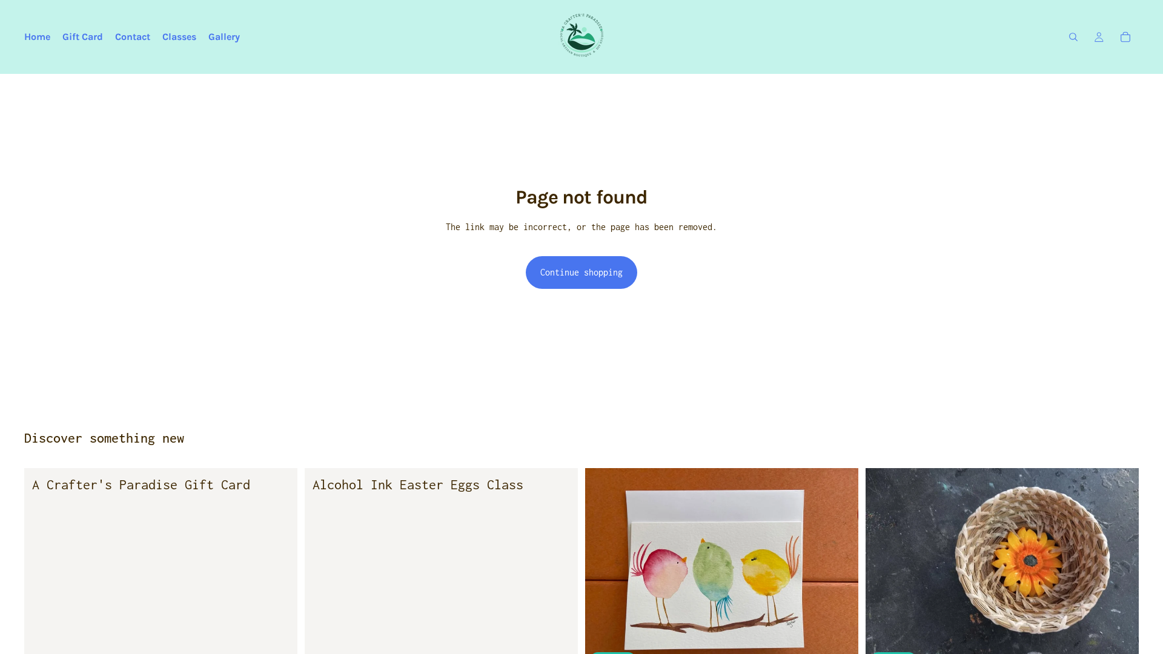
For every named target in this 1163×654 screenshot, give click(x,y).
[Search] (1073, 37)
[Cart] (1125, 37)
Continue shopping (581, 272)
